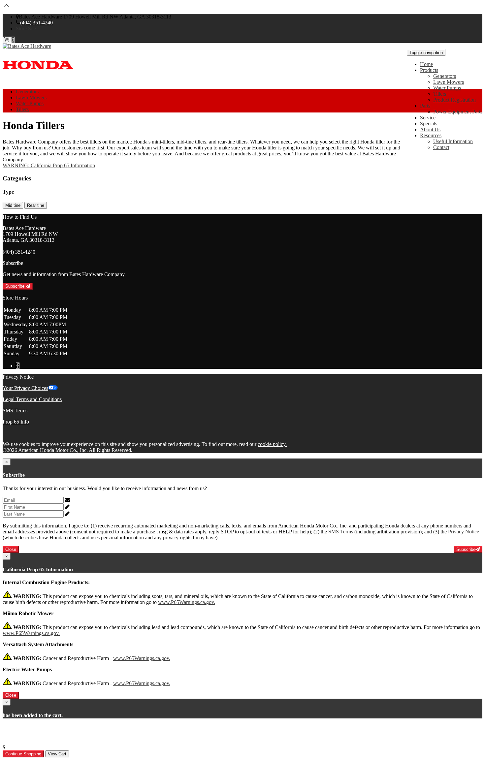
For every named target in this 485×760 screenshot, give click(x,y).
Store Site (26, 28)
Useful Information (453, 141)
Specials (428, 123)
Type (8, 192)
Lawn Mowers (448, 82)
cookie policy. (272, 444)
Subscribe (15, 286)
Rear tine (35, 205)
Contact (441, 147)
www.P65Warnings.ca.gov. (186, 602)
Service (428, 117)
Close (10, 549)
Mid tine (12, 205)
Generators (444, 76)
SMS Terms (15, 410)
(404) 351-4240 (36, 22)
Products (429, 70)
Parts (425, 106)
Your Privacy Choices (25, 388)
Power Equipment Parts (457, 111)
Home (426, 64)
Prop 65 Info (16, 422)
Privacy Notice (18, 377)
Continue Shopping (23, 753)
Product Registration (454, 100)
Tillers (439, 94)
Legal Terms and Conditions (32, 399)
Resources (430, 135)
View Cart (57, 753)
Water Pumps (447, 88)
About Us (430, 129)
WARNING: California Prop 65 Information (49, 165)
